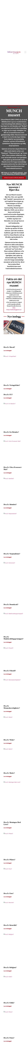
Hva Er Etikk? (9, 1003)
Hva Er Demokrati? (11, 604)
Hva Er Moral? (9, 347)
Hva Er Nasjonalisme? (12, 554)
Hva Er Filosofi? (10, 671)
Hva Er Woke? (9, 740)
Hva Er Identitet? (10, 504)
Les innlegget (8, 350)
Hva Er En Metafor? (11, 432)
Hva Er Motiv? (9, 773)
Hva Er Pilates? (9, 860)
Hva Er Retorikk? (10, 925)
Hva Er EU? (8, 394)
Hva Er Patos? (9, 1038)
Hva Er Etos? (9, 893)
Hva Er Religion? (10, 967)
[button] (25, 52)
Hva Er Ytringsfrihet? (12, 385)
